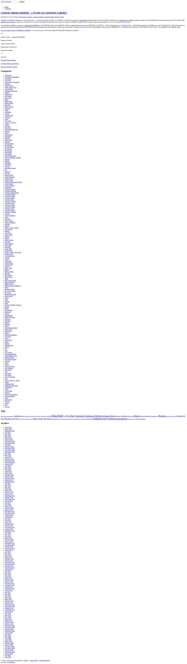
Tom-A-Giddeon (10, 377)
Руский (7, 407)
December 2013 (10, 543)
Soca (6, 350)
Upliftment (89, 419)
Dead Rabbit (8, 135)
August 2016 (9, 501)
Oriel (6, 303)
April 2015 (8, 522)
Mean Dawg (8, 277)
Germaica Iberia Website (8, 60)
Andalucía (17, 416)
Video (6, 389)
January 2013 (9, 561)
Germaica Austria (10, 189)
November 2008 (10, 648)
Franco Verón (9, 175)
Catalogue (8, 9)
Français (7, 173)
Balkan (23, 416)
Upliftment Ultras (131, 419)
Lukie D (7, 266)
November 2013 (10, 545)
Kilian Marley (9, 243)
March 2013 (8, 557)
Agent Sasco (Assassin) (12, 82)
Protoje (7, 314)
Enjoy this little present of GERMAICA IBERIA (16, 30)
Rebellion (8, 321)
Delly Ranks (8, 140)
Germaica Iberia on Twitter (9, 67)
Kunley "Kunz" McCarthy (13, 252)
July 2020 (8, 445)
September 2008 (10, 652)
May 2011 (8, 596)
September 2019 (10, 452)
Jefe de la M (8, 229)
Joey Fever (8, 233)
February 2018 (9, 475)
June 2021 (8, 434)
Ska (6, 349)
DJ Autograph (9, 143)
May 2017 (8, 487)
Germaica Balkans (10, 191)
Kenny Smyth (9, 240)
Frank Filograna (10, 177)
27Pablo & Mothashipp (12, 77)
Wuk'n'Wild (8, 400)
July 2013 (8, 552)
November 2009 (10, 627)
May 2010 (8, 617)
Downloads (22, 17)
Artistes (7, 93)
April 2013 (8, 555)
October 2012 (9, 566)
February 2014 (9, 539)
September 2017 (10, 482)
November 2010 (10, 606)
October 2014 (9, 529)
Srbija (58, 419)
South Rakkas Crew (11, 356)
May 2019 (8, 455)
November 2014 (10, 527)
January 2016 (9, 510)
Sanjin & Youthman (11, 335)
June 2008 (8, 657)
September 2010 (10, 610)
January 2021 (9, 439)
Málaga (137, 416)
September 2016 (10, 499)
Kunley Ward (9, 254)
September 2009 (10, 631)
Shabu (62, 17)
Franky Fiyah (9, 180)
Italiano (7, 226)
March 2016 (8, 506)
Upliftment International (117, 419)
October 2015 (9, 515)
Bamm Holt (8, 94)
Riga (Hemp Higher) (11, 328)
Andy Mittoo (9, 89)
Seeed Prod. (8, 340)
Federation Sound (10, 168)
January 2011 (9, 603)
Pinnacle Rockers (145, 416)
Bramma (7, 108)
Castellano (8, 112)
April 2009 (8, 640)
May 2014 (8, 536)
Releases (7, 324)
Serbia (31, 419)
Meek (6, 279)
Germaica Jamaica (10, 201)
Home (6, 7)
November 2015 (10, 513)
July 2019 (8, 454)
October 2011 (9, 587)
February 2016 (9, 508)
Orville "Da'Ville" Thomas (13, 305)
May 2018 (8, 469)
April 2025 (8, 427)
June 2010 (8, 615)
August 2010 (9, 611)
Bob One (7, 105)
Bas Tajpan (8, 96)
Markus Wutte (9, 272)
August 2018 (9, 464)
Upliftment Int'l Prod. (11, 386)
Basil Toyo (8, 98)
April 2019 (8, 457)
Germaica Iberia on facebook (10, 63)
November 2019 (10, 450)
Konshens (8, 247)
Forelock (7, 172)
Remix (7, 326)
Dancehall (8, 128)
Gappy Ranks (9, 184)
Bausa (6, 100)
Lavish (7, 259)
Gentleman (8, 187)
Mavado (7, 273)
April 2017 (8, 489)
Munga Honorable (10, 294)
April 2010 (8, 618)
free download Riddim (31, 25)
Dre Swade (8, 149)
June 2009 (8, 636)
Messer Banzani (10, 282)
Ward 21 (7, 393)
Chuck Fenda (9, 115)
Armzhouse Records (11, 91)
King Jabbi (8, 245)
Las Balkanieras (10, 256)
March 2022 (8, 429)
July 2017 (8, 483)
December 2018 (10, 461)
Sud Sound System (10, 359)
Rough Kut (8, 331)
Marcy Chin (8, 268)
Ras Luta (7, 319)
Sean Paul (8, 336)
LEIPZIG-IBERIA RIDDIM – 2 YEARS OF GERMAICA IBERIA (34, 13)
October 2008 (9, 650)
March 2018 (8, 473)
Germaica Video (10, 210)
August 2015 (9, 517)
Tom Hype (8, 373)
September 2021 (10, 431)
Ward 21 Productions (11, 394)
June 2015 (8, 520)
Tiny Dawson (9, 368)
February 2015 (9, 524)
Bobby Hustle (9, 107)
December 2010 (10, 604)
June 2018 (8, 468)
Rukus (7, 333)
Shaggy (7, 343)
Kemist (7, 238)
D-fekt (7, 124)
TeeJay (7, 365)
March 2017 (8, 490)
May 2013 (8, 554)
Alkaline (7, 84)
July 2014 (8, 532)
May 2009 (8, 638)
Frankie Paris (9, 179)
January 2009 (9, 645)
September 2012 (10, 568)
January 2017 (9, 494)
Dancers (7, 131)
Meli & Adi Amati (10, 280)
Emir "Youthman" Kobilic (13, 157)
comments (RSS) (44, 660)
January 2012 (9, 582)
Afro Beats (8, 79)
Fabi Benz (8, 163)
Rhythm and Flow (12, 419)
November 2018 (10, 462)
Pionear (57, 17)
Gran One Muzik (10, 215)
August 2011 (9, 590)
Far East (7, 166)
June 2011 (8, 594)
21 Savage (8, 75)
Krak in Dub (8, 250)
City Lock (8, 121)
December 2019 (10, 448)
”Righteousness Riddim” (126, 20)
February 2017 (9, 492)
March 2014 (8, 538)
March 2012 (8, 578)
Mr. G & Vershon (10, 291)
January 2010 (9, 624)
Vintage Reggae (141, 419)
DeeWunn (8, 136)
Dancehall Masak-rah (11, 129)
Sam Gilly (27, 419)
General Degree (9, 186)
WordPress (11, 662)
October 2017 (9, 480)
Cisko (6, 119)
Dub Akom (8, 152)
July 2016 (8, 503)
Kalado (7, 236)
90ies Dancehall (4, 416)
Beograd (32, 416)
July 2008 (8, 655)
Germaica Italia (9, 200)
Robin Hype (8, 329)
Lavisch (7, 258)
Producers (8, 312)
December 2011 (9, 583)
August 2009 (9, 632)
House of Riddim (10, 222)
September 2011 (10, 589)
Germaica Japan (10, 203)
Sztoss (7, 363)
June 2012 (8, 573)
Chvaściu (7, 117)
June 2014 (8, 534)
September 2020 (10, 443)
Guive (6, 217)
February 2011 (9, 601)
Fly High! (70, 416)
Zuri (6, 405)
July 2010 (8, 613)
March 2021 (8, 438)
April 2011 (8, 597)
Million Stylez (9, 284)
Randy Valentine (10, 317)
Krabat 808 (8, 249)
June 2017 (8, 485)
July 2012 (8, 571)
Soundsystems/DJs (10, 354)
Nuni (6, 300)
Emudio (7, 159)
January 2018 (9, 476)
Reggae (7, 322)
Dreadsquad (8, 150)
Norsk (6, 298)
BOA (35, 416)
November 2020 (10, 441)
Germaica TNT (9, 208)
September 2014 (10, 531)
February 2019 (9, 459)
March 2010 (8, 620)
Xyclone (7, 401)
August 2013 (9, 550)
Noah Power (8, 296)
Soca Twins (8, 352)
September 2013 (10, 548)
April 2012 (8, 576)
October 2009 (9, 629)
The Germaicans (10, 366)
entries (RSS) (34, 660)
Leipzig (124, 416)
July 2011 (8, 592)
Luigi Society (9, 263)
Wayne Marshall (10, 396)
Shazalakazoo (9, 345)
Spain (55, 419)
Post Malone (8, 310)
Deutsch (7, 142)
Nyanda (7, 301)
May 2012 (8, 575)
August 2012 (9, 569)
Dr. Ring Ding (9, 147)
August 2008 (9, 654)
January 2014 (9, 541)
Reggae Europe (169, 416)
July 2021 (8, 432)
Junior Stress (8, 235)
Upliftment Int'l (9, 384)
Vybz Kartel (8, 391)
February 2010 (9, 622)
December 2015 (10, 511)
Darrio (7, 133)
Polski (6, 308)
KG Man (7, 242)
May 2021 (8, 436)
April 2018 (8, 471)
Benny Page (8, 101)
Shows (7, 347)
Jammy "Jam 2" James (12, 228)
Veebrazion (8, 387)
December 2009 (10, 625)
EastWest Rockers (10, 156)
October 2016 (9, 497)
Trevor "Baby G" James (12, 380)
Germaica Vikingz (10, 212)
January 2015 (9, 525)
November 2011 (10, 585)
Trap (6, 379)
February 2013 (9, 559)
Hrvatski (7, 224)
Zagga (7, 403)
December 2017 (10, 478)
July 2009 (8, 634)
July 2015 (8, 518)
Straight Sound (9, 358)
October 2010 (9, 608)
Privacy (26, 660)
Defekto (7, 138)
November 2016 (10, 496)
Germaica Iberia (49, 17)
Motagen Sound (10, 289)
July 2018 (8, 466)
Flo (6, 170)
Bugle (6, 110)
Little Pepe (8, 261)
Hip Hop (118, 416)
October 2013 (9, 547)
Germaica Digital (38, 17)
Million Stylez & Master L (13, 286)
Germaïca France (10, 196)
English (29, 17)
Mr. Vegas (8, 293)
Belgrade (27, 416)
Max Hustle (8, 275)
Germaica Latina (10, 205)
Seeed (6, 338)
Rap (157, 416)
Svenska (7, 361)
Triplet (7, 382)
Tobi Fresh (8, 370)
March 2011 (8, 599)
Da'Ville (7, 126)
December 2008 (10, 647)
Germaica (79, 415)
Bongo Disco (44, 416)
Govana (7, 214)
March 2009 (8, 641)
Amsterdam (10, 416)
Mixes (6, 287)
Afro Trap (8, 80)
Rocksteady (21, 419)
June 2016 (8, 504)
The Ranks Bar (69, 419)
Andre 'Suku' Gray (10, 87)
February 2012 (9, 580)
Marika (7, 270)
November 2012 (10, 564)
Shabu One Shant (44, 419)
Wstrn (6, 398)
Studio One (62, 419)
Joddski (7, 231)
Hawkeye (8, 219)
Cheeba (7, 114)
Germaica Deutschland (12, 193)
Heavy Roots (9, 221)
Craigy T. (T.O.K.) (10, 122)
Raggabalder (8, 315)
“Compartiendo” (83, 20)
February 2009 (9, 643)
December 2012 (10, 562)
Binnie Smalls (9, 103)
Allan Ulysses (9, 86)
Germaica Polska (10, 207)
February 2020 (9, 447)
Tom (6, 372)
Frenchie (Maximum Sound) (13, 182)
